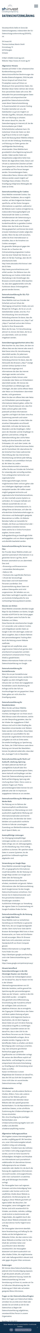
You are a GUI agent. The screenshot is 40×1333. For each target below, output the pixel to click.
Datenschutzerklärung (23, 1330)
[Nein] (37, 1327)
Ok (11, 1330)
